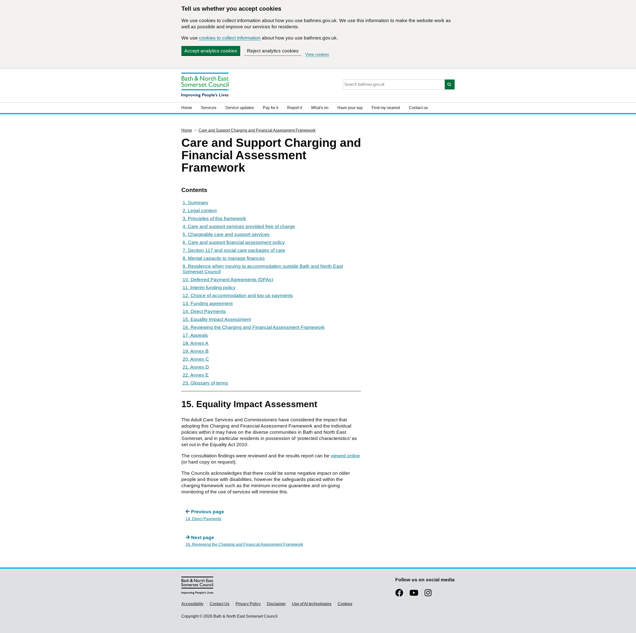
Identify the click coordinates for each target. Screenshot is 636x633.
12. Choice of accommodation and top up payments (238, 295)
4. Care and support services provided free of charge (239, 226)
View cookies (317, 54)
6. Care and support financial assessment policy (234, 242)
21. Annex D (196, 367)
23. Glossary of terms (205, 383)
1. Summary (195, 202)
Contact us (418, 108)
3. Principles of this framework (214, 218)
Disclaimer (276, 604)
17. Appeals (195, 335)
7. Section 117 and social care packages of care (234, 250)
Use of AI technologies (311, 604)
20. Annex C (196, 359)
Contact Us (219, 604)
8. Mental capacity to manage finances (224, 258)
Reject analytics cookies (273, 50)
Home (186, 108)
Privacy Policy (248, 604)
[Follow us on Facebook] (399, 594)
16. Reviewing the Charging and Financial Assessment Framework (254, 327)
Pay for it (270, 108)
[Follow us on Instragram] (428, 594)
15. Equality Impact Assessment (217, 319)
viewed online (345, 455)
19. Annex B (196, 351)
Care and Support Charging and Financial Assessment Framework (257, 130)
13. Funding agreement (208, 303)
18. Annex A (195, 343)
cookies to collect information (230, 37)
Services (208, 108)
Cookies (345, 604)
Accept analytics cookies (210, 50)
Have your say (350, 108)
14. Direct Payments (204, 311)
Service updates (239, 108)
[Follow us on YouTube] (413, 594)
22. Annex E (196, 375)
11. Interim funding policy (209, 287)
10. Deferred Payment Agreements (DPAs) (228, 279)
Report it (294, 108)
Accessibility (192, 604)
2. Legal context (200, 210)
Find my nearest (386, 108)
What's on (319, 108)
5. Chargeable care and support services (226, 234)
